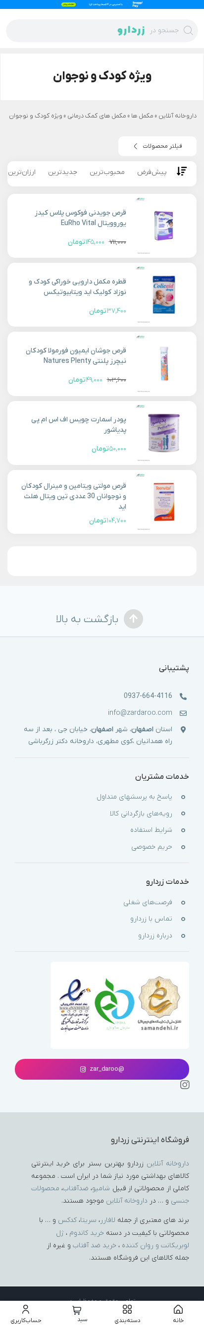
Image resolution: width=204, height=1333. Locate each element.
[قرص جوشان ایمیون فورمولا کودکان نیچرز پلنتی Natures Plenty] (164, 364)
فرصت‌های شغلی (147, 902)
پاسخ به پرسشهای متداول (134, 797)
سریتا (88, 1220)
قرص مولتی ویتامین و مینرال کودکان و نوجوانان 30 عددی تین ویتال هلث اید (73, 496)
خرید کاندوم (86, 1233)
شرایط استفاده (151, 830)
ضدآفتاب (76, 1188)
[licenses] (120, 978)
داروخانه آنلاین (177, 116)
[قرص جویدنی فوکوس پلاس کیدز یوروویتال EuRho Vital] (164, 226)
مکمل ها (142, 116)
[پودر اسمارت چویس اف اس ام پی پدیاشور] (164, 433)
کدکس (67, 1220)
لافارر (107, 1220)
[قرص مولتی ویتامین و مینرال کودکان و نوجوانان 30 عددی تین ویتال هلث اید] (164, 502)
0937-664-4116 (148, 696)
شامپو (101, 1188)
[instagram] (184, 1085)
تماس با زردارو (151, 919)
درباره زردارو (155, 935)
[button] (157, 146)
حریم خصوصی (151, 847)
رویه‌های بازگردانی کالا (141, 813)
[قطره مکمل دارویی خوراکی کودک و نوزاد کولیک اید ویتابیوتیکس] (164, 295)
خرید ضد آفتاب (94, 1245)
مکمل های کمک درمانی (96, 116)
